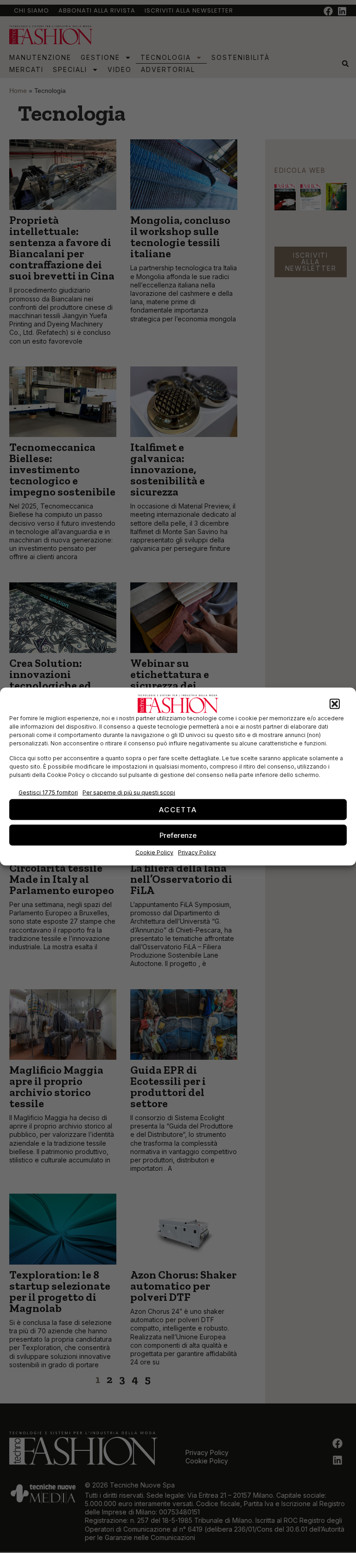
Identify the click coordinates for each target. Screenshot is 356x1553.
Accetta (178, 809)
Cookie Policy (154, 852)
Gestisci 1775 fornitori (48, 792)
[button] (334, 704)
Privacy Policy (197, 852)
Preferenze (178, 834)
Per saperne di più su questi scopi (129, 792)
